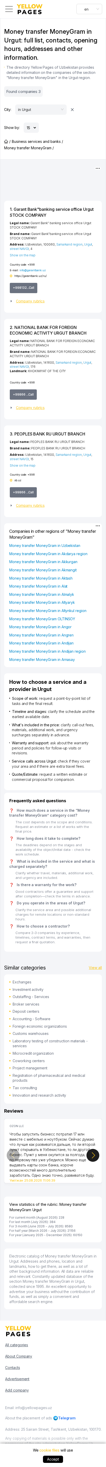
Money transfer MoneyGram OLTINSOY (42, 619)
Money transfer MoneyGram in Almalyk (41, 594)
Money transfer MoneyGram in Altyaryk (42, 602)
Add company (17, 1390)
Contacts (12, 1367)
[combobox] (89, 9)
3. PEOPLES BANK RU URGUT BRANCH (47, 433)
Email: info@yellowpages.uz (28, 1407)
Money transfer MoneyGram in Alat (38, 586)
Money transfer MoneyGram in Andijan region (47, 651)
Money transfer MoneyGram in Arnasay (42, 659)
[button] (53, 301)
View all (95, 967)
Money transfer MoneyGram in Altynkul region (47, 610)
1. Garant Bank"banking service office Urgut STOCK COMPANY (52, 212)
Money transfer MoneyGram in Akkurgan (43, 562)
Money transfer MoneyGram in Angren (41, 635)
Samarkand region (69, 244)
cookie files (49, 1450)
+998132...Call (23, 288)
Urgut (88, 244)
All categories (16, 1345)
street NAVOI (19, 249)
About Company (18, 1356)
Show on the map (23, 255)
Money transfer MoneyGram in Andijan (41, 643)
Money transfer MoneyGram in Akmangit (43, 570)
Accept (53, 1459)
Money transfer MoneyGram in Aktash (41, 578)
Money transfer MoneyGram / (29, 148)
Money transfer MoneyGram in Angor (40, 627)
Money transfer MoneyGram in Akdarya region (48, 554)
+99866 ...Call (23, 394)
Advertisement (17, 1379)
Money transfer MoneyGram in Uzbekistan (44, 545)
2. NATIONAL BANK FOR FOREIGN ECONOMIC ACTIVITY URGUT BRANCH (48, 330)
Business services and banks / (37, 141)
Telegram (67, 1418)
